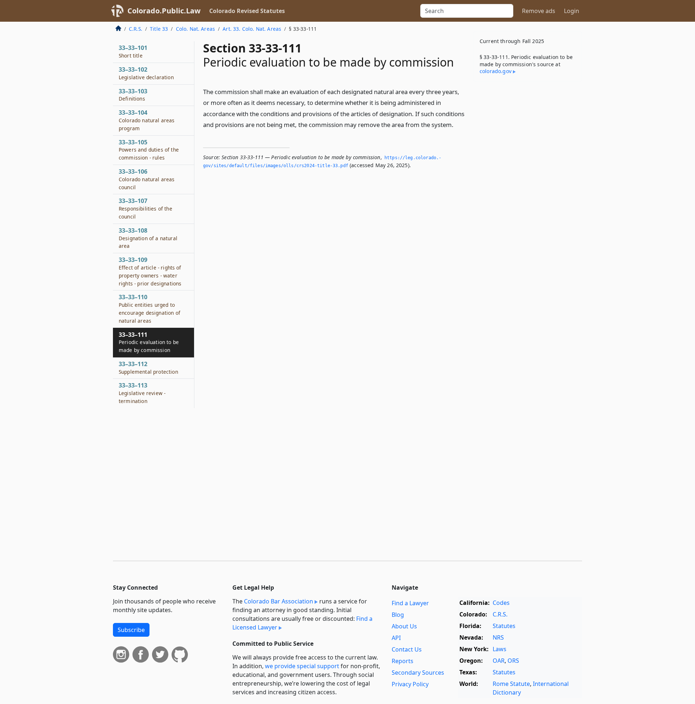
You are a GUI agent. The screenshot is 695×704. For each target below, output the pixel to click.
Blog (398, 615)
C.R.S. (135, 28)
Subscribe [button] (131, 630)
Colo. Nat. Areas (195, 28)
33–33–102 (146, 73)
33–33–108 (148, 238)
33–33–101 (133, 51)
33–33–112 (148, 367)
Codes (501, 603)
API (396, 638)
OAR (499, 661)
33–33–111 (149, 342)
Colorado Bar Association (278, 601)
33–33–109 (150, 271)
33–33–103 (133, 94)
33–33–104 (147, 120)
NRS (498, 637)
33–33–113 (142, 392)
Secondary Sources (418, 673)
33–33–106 (147, 179)
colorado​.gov (495, 71)
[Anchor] (457, 124)
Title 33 (159, 28)
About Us (404, 626)
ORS (513, 661)
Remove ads (538, 11)
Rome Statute (511, 684)
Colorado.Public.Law (164, 11)
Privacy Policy (410, 684)
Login (571, 11)
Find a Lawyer (410, 603)
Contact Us (407, 649)
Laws (499, 649)
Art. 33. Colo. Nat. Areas (252, 28)
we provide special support (302, 666)
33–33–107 (145, 208)
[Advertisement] (527, 200)
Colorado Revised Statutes (247, 11)
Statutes (504, 626)
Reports (402, 661)
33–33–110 (149, 308)
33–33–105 (149, 149)
